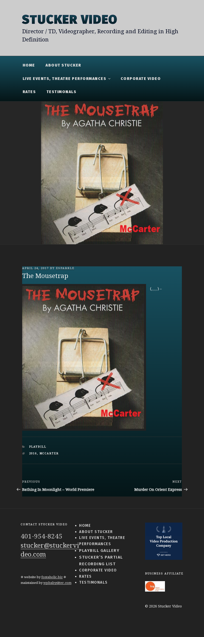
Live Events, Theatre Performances (64, 78)
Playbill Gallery (99, 550)
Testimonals (62, 92)
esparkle (65, 268)
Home (29, 65)
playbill (38, 446)
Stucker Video (69, 19)
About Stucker (63, 65)
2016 (33, 453)
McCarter (49, 453)
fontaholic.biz (52, 577)
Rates (29, 92)
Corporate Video (141, 78)
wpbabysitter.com (57, 583)
